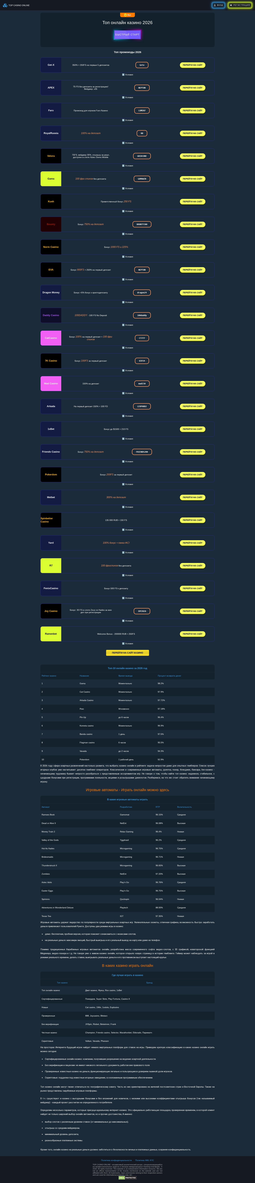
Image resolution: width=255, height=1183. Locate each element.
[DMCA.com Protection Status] (128, 1179)
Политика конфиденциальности (116, 1160)
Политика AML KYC (144, 1160)
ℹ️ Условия (127, 74)
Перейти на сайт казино (127, 652)
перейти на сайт (192, 65)
